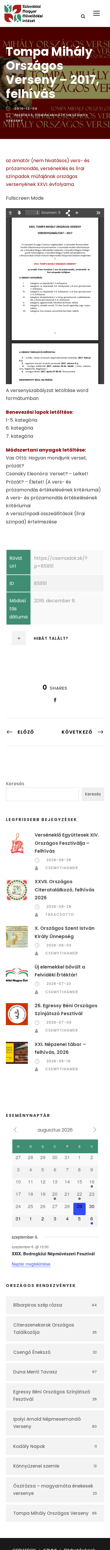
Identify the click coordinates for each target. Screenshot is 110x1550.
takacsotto (59, 914)
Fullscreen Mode (25, 198)
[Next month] (95, 1129)
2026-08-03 (59, 945)
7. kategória (19, 436)
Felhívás (23, 115)
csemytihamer (61, 867)
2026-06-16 (58, 1061)
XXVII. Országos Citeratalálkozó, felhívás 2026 (64, 889)
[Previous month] (15, 1129)
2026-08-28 (58, 859)
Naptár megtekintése (31, 1264)
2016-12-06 (25, 108)
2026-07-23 (58, 983)
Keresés (15, 783)
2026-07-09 (59, 1022)
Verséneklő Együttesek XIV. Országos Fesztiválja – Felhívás (67, 843)
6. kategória (19, 428)
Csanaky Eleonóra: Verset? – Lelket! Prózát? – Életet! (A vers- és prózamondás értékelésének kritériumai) (53, 481)
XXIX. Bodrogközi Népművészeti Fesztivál (53, 1253)
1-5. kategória (21, 420)
